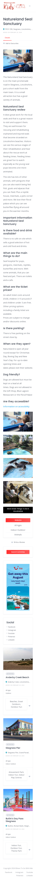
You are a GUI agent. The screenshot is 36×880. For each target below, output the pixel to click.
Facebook (11, 627)
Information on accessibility (16, 406)
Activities (10, 673)
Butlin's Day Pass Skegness (14, 820)
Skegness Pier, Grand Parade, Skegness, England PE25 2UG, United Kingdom (19, 752)
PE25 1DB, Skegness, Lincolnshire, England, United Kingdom (19, 29)
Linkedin (11, 640)
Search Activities (18, 552)
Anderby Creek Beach (17, 677)
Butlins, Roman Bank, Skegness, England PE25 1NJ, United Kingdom (19, 826)
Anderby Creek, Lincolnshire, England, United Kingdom (19, 682)
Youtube (11, 633)
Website (18, 520)
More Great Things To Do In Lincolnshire (18, 510)
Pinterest (11, 636)
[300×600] (18, 610)
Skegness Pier (13, 747)
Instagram (12, 630)
